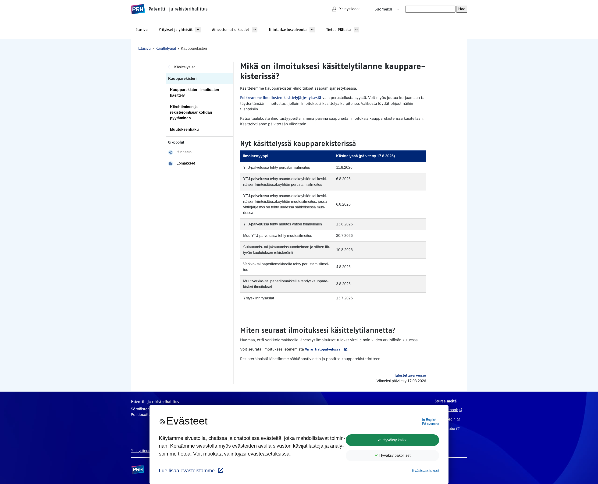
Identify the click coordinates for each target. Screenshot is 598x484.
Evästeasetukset (425, 471)
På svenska (430, 423)
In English (429, 419)
